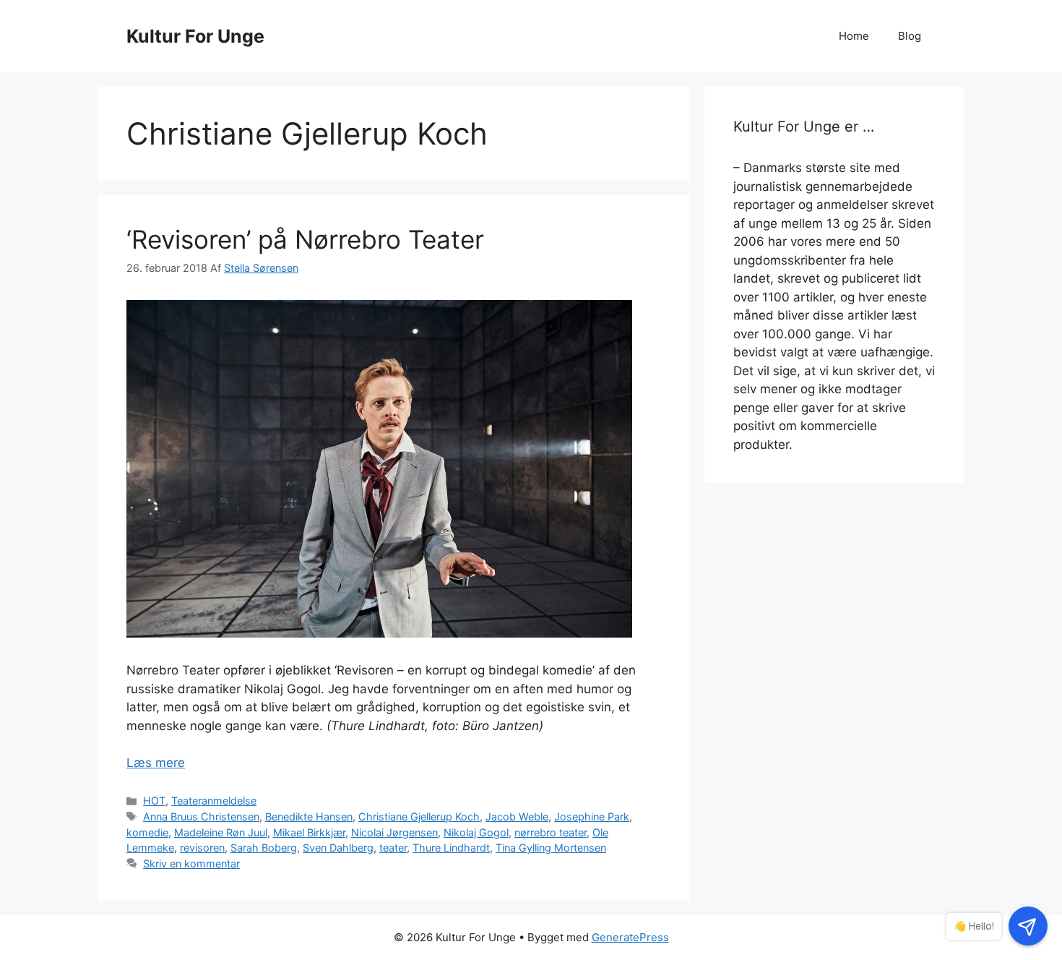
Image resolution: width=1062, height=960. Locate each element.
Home (854, 36)
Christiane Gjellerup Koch (419, 816)
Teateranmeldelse (213, 800)
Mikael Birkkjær (309, 832)
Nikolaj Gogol (476, 832)
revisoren (202, 847)
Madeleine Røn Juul (220, 832)
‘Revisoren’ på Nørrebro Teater (305, 239)
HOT (154, 800)
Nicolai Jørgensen (394, 832)
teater (393, 847)
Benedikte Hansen (309, 816)
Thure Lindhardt (451, 847)
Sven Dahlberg (338, 847)
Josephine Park (591, 816)
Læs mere (155, 762)
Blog (909, 36)
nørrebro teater (550, 832)
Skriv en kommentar (191, 863)
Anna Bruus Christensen (201, 816)
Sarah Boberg (263, 847)
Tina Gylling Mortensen (551, 847)
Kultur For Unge (195, 36)
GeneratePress (630, 937)
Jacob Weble (516, 816)
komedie (147, 832)
